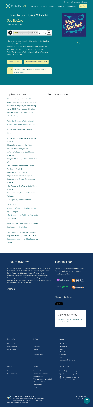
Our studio (63, 352)
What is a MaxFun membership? (42, 379)
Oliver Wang (12, 124)
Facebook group (13, 239)
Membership (71, 6)
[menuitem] (34, 6)
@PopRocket (30, 239)
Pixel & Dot (82, 396)
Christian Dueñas (19, 72)
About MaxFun (64, 343)
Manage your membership (41, 373)
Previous (69, 43)
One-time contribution (39, 382)
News (35, 352)
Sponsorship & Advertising (67, 360)
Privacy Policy (82, 399)
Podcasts (33, 6)
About (51, 6)
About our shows (12, 346)
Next (80, 43)
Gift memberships (38, 376)
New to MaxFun (11, 349)
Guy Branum (30, 69)
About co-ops (63, 346)
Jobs (61, 357)
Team (61, 349)
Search (85, 2)
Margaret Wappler (40, 69)
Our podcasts (11, 343)
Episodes (36, 343)
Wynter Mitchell (28, 121)
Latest (43, 6)
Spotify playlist (21, 227)
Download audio (15, 62)
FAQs (35, 387)
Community (63, 354)
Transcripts (36, 346)
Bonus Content (37, 384)
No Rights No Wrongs (27, 215)
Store (60, 6)
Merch (9, 371)
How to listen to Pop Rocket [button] (36, 62)
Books (24, 69)
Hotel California (30, 208)
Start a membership (39, 371)
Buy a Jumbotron (12, 373)
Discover (35, 349)
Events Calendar (38, 354)
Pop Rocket (15, 20)
